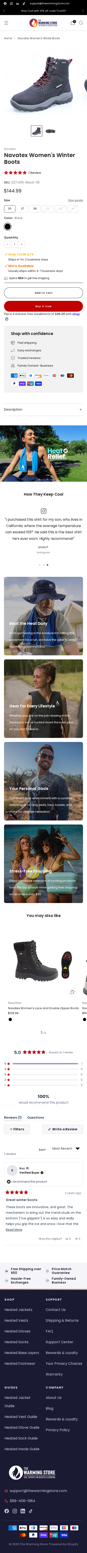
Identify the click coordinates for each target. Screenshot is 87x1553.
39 (47, 208)
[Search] (81, 22)
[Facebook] (6, 1511)
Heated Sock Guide (21, 1438)
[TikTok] (31, 1511)
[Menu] (6, 23)
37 (22, 208)
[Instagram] (14, 1511)
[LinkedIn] (23, 1511)
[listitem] (43, 11)
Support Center (59, 1342)
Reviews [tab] (13, 1118)
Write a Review (67, 1130)
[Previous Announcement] (4, 10)
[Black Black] (7, 227)
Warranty (54, 1374)
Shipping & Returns (62, 1320)
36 (9, 208)
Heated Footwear (19, 1363)
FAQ (49, 1331)
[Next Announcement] (83, 10)
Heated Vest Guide (20, 1416)
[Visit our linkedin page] (17, 3)
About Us (54, 1397)
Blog (49, 1408)
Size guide (75, 200)
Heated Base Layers (21, 1352)
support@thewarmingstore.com (50, 3)
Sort (42, 1150)
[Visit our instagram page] (11, 3)
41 (73, 208)
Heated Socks (16, 1342)
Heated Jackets (18, 1309)
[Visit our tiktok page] (24, 3)
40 (60, 208)
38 (35, 208)
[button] (22, 172)
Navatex (10, 149)
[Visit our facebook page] (5, 3)
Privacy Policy (58, 1430)
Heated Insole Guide (21, 1449)
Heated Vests (16, 1320)
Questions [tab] (35, 1118)
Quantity (11, 237)
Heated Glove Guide (21, 1427)
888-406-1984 (22, 1500)
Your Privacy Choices (64, 1363)
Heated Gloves (17, 1331)
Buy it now (43, 306)
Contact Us (56, 1309)
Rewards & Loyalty (62, 1352)
